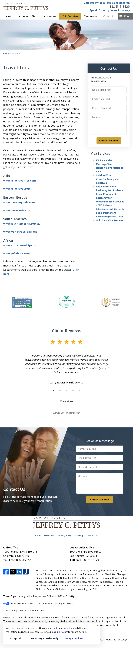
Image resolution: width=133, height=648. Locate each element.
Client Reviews (66, 330)
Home (8, 16)
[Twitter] (13, 571)
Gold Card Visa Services (109, 220)
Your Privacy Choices (22, 603)
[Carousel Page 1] (53, 390)
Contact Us (109, 16)
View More (66, 401)
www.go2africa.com (16, 253)
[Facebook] (6, 571)
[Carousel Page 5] (79, 390)
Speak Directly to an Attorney (110, 10)
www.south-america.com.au (22, 223)
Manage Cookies (64, 603)
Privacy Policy (64, 535)
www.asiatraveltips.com (19, 180)
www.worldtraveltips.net (20, 231)
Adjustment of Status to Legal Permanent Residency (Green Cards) (110, 212)
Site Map (79, 535)
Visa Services (100, 153)
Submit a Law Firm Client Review (66, 413)
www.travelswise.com (17, 210)
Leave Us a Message (100, 441)
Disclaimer (49, 535)
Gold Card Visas (70, 16)
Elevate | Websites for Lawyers (108, 639)
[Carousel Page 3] (66, 390)
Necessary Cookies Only (44, 638)
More (126, 16)
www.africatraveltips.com (20, 245)
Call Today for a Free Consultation (107, 2)
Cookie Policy (44, 603)
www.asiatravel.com (17, 188)
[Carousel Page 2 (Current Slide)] (60, 390)
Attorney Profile (26, 16)
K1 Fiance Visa (104, 160)
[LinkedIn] (19, 571)
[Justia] (26, 571)
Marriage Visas (104, 164)
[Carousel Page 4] (73, 390)
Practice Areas (48, 16)
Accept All (15, 638)
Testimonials (90, 16)
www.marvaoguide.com (19, 202)
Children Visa (103, 175)
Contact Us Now (108, 140)
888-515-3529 (119, 6)
